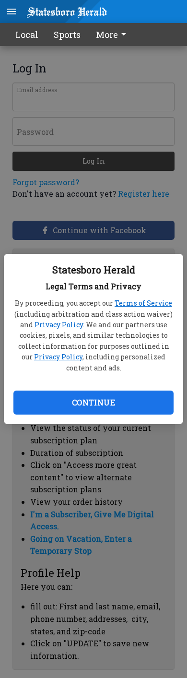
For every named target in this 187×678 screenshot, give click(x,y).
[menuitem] (113, 34)
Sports (67, 34)
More (107, 34)
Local (26, 34)
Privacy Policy (59, 324)
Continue (93, 402)
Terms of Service (143, 303)
